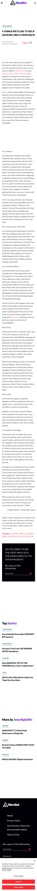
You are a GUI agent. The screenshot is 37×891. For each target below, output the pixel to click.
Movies (5, 658)
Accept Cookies (18, 887)
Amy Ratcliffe (8, 42)
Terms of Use (13, 834)
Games (5, 726)
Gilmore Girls (20, 71)
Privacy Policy (13, 820)
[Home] (11, 806)
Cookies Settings (18, 876)
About (10, 815)
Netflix (4, 92)
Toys (4, 672)
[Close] (34, 861)
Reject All (18, 881)
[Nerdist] (18, 3)
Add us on (25, 43)
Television (7, 26)
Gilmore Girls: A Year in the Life (14, 74)
